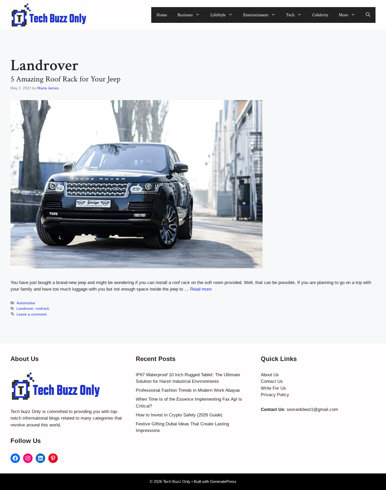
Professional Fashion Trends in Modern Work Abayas (188, 390)
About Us (270, 374)
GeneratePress (223, 481)
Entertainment (255, 15)
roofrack (42, 308)
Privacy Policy (275, 394)
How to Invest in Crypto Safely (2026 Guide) (179, 414)
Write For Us (273, 388)
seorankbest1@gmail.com (312, 409)
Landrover (25, 308)
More (343, 15)
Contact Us (272, 381)
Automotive (26, 303)
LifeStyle (218, 15)
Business (185, 15)
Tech (290, 15)
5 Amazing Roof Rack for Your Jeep (66, 79)
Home (162, 15)
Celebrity (320, 15)
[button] (368, 15)
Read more (201, 289)
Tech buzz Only (26, 411)
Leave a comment (31, 314)
